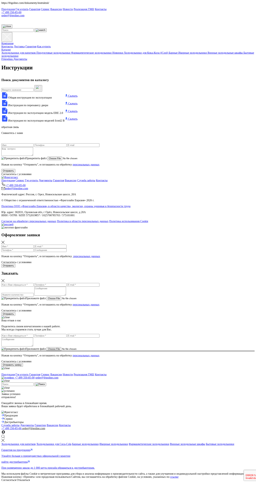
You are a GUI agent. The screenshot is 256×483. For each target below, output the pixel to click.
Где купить (22, 9)
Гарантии (40, 425)
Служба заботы (86, 180)
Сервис (45, 9)
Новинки (118, 52)
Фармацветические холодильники (149, 444)
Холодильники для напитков (18, 52)
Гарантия (34, 9)
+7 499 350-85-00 (11, 12)
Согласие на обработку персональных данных (28, 221)
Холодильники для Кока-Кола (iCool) (146, 52)
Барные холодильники (85, 444)
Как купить (44, 46)
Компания (7, 43)
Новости (68, 9)
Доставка (19, 46)
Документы (45, 180)
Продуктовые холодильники (53, 52)
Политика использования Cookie (128, 221)
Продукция (8, 9)
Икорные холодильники (193, 52)
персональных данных (86, 164)
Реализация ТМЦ (84, 9)
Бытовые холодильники (220, 444)
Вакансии (56, 9)
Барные (173, 52)
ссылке (174, 476)
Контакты (101, 9)
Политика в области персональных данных (82, 221)
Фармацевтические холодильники (91, 52)
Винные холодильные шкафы (225, 52)
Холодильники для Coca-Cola (53, 444)
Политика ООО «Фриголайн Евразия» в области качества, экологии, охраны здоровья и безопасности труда (65, 206)
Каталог (6, 49)
